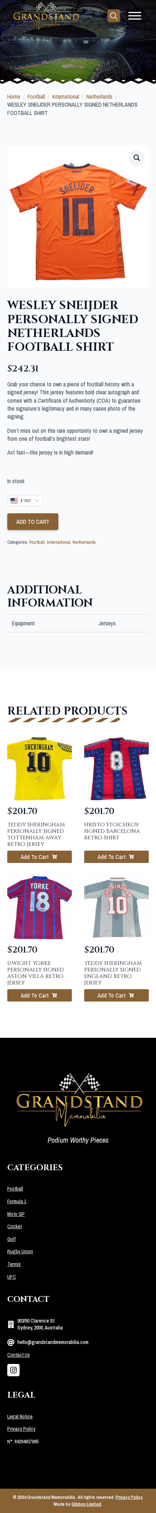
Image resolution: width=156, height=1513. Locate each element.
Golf (11, 1239)
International (65, 96)
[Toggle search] (113, 15)
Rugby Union (20, 1251)
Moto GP (16, 1214)
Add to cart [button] (35, 857)
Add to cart (32, 522)
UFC (11, 1277)
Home (13, 96)
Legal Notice (20, 1416)
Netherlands (99, 96)
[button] (136, 157)
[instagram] (13, 1370)
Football (36, 96)
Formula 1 (16, 1201)
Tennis (14, 1264)
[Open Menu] (135, 15)
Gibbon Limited (86, 1504)
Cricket (14, 1226)
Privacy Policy (21, 1429)
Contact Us (18, 1355)
